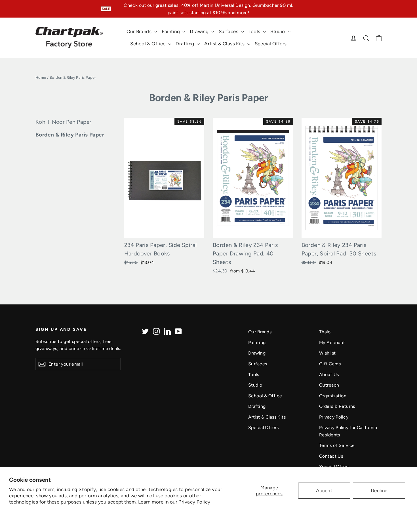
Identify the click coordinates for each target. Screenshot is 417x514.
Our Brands (140, 31)
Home (40, 77)
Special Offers (271, 43)
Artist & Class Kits (225, 43)
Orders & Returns (337, 406)
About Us (329, 374)
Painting (171, 31)
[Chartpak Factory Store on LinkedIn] (167, 331)
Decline (379, 490)
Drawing (200, 31)
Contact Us (331, 456)
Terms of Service (337, 445)
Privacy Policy (194, 502)
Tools (255, 31)
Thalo (324, 331)
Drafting (185, 43)
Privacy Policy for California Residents (348, 431)
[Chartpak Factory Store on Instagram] (156, 331)
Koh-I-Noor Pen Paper (63, 122)
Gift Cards (330, 363)
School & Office (148, 43)
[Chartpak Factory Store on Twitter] (145, 331)
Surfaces (229, 31)
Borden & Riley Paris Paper (69, 134)
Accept (324, 490)
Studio (278, 31)
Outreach (329, 385)
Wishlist (327, 353)
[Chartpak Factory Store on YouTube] (178, 331)
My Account (332, 342)
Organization (332, 395)
